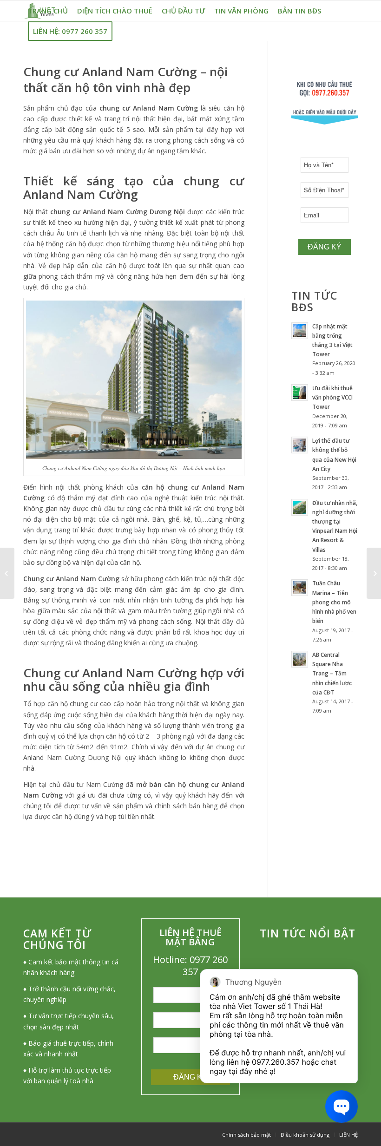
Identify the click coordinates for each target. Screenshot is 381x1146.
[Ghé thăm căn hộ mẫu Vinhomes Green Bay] (374, 573)
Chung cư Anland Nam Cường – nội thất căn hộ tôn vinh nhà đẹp (125, 79)
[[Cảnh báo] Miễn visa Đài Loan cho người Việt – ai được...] (7, 573)
